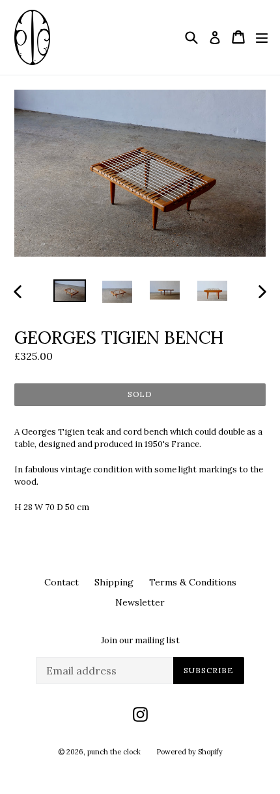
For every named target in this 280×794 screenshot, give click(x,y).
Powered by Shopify (189, 751)
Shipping (113, 582)
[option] (69, 290)
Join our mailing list (140, 640)
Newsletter (140, 602)
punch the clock (114, 751)
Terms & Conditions (192, 582)
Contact (61, 582)
